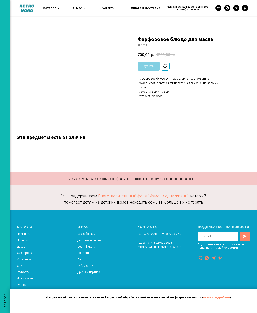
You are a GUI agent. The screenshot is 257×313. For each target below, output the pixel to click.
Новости (83, 253)
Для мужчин (25, 278)
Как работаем (86, 233)
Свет (20, 265)
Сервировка (25, 253)
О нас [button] (78, 8)
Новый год (24, 233)
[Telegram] (236, 8)
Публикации (85, 265)
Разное (22, 284)
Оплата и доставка (145, 8)
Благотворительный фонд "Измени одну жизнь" (143, 196)
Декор (21, 246)
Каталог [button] (50, 8)
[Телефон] (218, 8)
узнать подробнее (216, 297)
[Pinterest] (245, 8)
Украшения (24, 259)
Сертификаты (86, 246)
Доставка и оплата (89, 240)
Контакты (107, 8)
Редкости (23, 272)
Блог (80, 259)
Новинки (23, 240)
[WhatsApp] (227, 8)
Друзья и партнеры (89, 272)
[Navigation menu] (5, 6)
